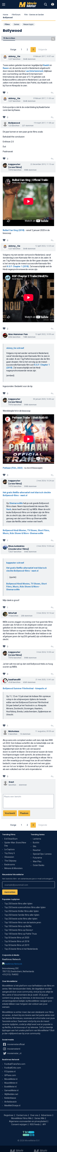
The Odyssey (10, 861)
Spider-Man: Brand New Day (15, 844)
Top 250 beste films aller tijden (18, 903)
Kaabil (46, 65)
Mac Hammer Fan (18, 334)
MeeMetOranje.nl (12, 1105)
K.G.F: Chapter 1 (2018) (18, 266)
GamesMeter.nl (11, 1090)
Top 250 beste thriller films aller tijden (21, 911)
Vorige (13, 49)
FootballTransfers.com (14, 1064)
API (44, 1124)
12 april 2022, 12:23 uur (44, 246)
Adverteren (46, 1115)
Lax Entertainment (34, 71)
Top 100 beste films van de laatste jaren (22, 922)
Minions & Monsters (13, 868)
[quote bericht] (52, 93)
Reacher (37, 850)
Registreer (9, 1115)
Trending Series (38, 834)
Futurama (37, 858)
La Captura (9, 849)
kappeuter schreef (15, 563)
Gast (11, 782)
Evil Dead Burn (11, 839)
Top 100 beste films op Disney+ (18, 930)
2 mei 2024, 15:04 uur (45, 546)
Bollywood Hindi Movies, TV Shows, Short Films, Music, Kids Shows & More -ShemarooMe (26, 587)
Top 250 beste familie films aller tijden (21, 915)
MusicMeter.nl (10, 1083)
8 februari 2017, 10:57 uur (43, 56)
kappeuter (14, 164)
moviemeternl (13, 1049)
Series (16, 24)
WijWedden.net (11, 1094)
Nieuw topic (28, 24)
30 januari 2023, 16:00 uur (43, 399)
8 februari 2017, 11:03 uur (43, 98)
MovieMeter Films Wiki (21, 1118)
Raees (6, 68)
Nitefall (12, 613)
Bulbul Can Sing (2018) (13, 230)
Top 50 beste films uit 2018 (16, 941)
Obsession (9, 857)
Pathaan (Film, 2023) (13, 468)
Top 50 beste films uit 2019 (16, 945)
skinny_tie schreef (15, 348)
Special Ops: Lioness (42, 854)
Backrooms (9, 864)
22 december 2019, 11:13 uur (42, 164)
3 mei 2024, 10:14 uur (45, 613)
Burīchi (36, 842)
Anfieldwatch (10, 1102)
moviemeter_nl (14, 1053)
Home (5, 15)
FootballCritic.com (12, 1068)
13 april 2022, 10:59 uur (44, 334)
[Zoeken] (45, 4)
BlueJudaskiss (16, 546)
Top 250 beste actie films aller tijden (20, 919)
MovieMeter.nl (10, 1079)
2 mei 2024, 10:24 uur (45, 481)
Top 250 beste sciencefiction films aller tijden (25, 907)
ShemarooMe (16, 503)
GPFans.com (10, 1075)
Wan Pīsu (37, 861)
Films (7, 24)
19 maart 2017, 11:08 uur (44, 123)
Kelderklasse (10, 1098)
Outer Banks (38, 865)
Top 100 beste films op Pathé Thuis (20, 934)
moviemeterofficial (16, 1044)
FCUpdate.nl (9, 1071)
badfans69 (14, 679)
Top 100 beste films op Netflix (18, 926)
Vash (8, 509)
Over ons (34, 1115)
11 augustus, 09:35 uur (44, 731)
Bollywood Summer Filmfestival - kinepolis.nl (25, 688)
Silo (34, 846)
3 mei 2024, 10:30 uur (45, 652)
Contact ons (21, 1115)
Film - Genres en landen (34, 15)
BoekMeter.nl (10, 1086)
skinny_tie (14, 56)
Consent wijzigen (19, 1124)
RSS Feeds (35, 1124)
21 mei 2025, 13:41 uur (45, 680)
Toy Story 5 (9, 853)
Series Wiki (39, 1118)
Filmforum (16, 15)
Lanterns (37, 839)
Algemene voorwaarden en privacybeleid (28, 1121)
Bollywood (14, 122)
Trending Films (8, 834)
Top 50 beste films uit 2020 (16, 937)
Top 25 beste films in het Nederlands (21, 949)
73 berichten (9, 38)
